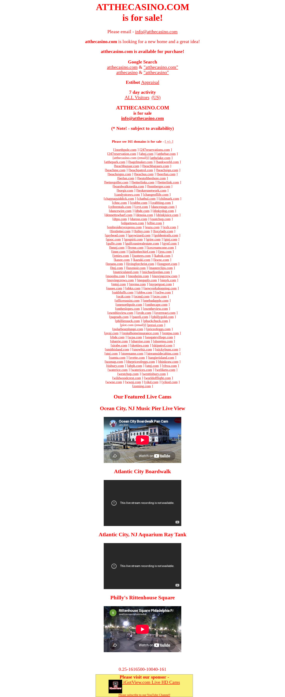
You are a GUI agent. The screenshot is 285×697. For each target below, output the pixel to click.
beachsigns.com (120, 174)
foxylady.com (163, 231)
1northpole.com (125, 150)
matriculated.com (126, 272)
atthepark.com (115, 162)
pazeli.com (140, 317)
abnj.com (146, 154)
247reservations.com (155, 150)
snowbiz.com (142, 349)
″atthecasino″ (156, 72)
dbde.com (142, 211)
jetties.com (121, 256)
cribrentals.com (120, 207)
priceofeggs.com (159, 329)
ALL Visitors (137, 97)
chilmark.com (169, 199)
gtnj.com (171, 239)
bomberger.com (159, 186)
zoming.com (142, 386)
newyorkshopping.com (161, 288)
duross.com (139, 219)
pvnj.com (111, 333)
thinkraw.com (168, 362)
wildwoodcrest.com (127, 378)
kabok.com (162, 256)
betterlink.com (169, 182)
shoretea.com (163, 341)
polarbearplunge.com (128, 329)
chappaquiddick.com (119, 199)
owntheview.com (156, 309)
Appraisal (150, 82)
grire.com (154, 239)
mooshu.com (116, 276)
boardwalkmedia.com (129, 186)
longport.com (167, 264)
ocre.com (160, 296)
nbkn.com (133, 288)
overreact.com (165, 313)
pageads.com (119, 317)
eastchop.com (161, 219)
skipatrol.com (162, 345)
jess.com (165, 251)
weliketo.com (165, 370)
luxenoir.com (136, 268)
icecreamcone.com (161, 247)
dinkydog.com (164, 211)
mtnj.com (119, 284)
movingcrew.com (165, 276)
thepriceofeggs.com (141, 362)
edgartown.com (133, 223)
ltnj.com (117, 268)
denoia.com (145, 215)
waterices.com (142, 370)
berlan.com (126, 178)
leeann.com (115, 264)
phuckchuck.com (156, 321)
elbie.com (155, 223)
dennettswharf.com (119, 215)
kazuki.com (142, 260)
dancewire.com (120, 211)
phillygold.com (163, 317)
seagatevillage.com (159, 337)
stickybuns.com (167, 349)
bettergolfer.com (116, 182)
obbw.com (145, 292)
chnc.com (120, 203)
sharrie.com (119, 341)
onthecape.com (157, 304)
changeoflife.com (156, 194)
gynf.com (170, 243)
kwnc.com (162, 260)
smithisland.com (117, 349)
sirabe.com (119, 345)
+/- (169, 141)
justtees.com (142, 256)
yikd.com (151, 382)
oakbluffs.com (123, 292)
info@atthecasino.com (142, 118)
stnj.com (112, 353)
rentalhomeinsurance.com (141, 333)
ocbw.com (163, 292)
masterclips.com (161, 268)
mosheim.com (139, 276)
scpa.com (135, 337)
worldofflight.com (158, 378)
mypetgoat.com (161, 284)
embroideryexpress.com (125, 227)
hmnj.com (117, 247)
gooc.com (114, 239)
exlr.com (170, 227)
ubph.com (135, 366)
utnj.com (152, 366)
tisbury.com (115, 366)
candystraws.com (128, 194)
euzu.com (153, 227)
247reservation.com (122, 154)
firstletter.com (120, 231)
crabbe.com (139, 203)
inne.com (118, 251)
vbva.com (170, 366)
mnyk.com (168, 280)
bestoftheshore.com (152, 178)
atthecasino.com (122, 67)
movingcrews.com (121, 280)
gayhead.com (115, 235)
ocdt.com (123, 296)
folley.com (142, 231)
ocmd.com (142, 296)
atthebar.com (167, 154)
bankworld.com (168, 162)
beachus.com (144, 174)
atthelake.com (160, 158)
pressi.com (155, 325)
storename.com (132, 353)
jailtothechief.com (142, 251)
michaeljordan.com (156, 272)
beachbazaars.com (156, 166)
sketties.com (140, 345)
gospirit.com (134, 239)
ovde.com (144, 313)
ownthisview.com (121, 313)
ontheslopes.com (128, 309)
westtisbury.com (154, 374)
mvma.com (138, 284)
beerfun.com (166, 174)
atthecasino (127, 72)
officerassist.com (128, 300)
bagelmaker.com (141, 162)
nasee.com (114, 288)
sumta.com (117, 357)
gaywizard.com (139, 235)
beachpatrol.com (141, 170)
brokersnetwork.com (151, 190)
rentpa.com (171, 333)
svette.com (137, 357)
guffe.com (114, 243)
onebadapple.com (156, 300)
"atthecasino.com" (161, 67)
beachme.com (115, 170)
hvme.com (136, 247)
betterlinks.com (143, 182)
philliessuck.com (128, 321)
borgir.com (125, 190)
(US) (156, 97)
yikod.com (170, 382)
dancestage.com (163, 207)
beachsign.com (167, 170)
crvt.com (142, 207)
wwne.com (114, 382)
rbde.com (117, 337)
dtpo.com (120, 219)
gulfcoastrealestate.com (142, 243)
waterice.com (118, 370)
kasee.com (122, 260)
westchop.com (128, 374)
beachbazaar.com (127, 166)
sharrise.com (141, 341)
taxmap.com (114, 362)
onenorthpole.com (129, 304)
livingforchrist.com (140, 264)
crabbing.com (161, 203)
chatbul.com (146, 199)
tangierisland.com (161, 357)
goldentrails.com (166, 235)
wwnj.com (133, 382)
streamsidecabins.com (163, 353)
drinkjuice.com (167, 215)
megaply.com (147, 280)
